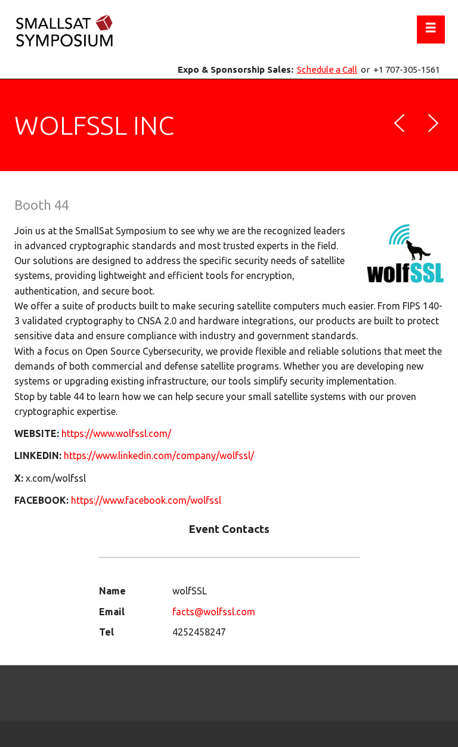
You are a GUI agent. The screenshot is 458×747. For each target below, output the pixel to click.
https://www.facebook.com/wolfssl (146, 500)
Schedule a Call (327, 69)
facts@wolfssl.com (213, 611)
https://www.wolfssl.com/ (116, 433)
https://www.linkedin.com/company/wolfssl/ (159, 455)
